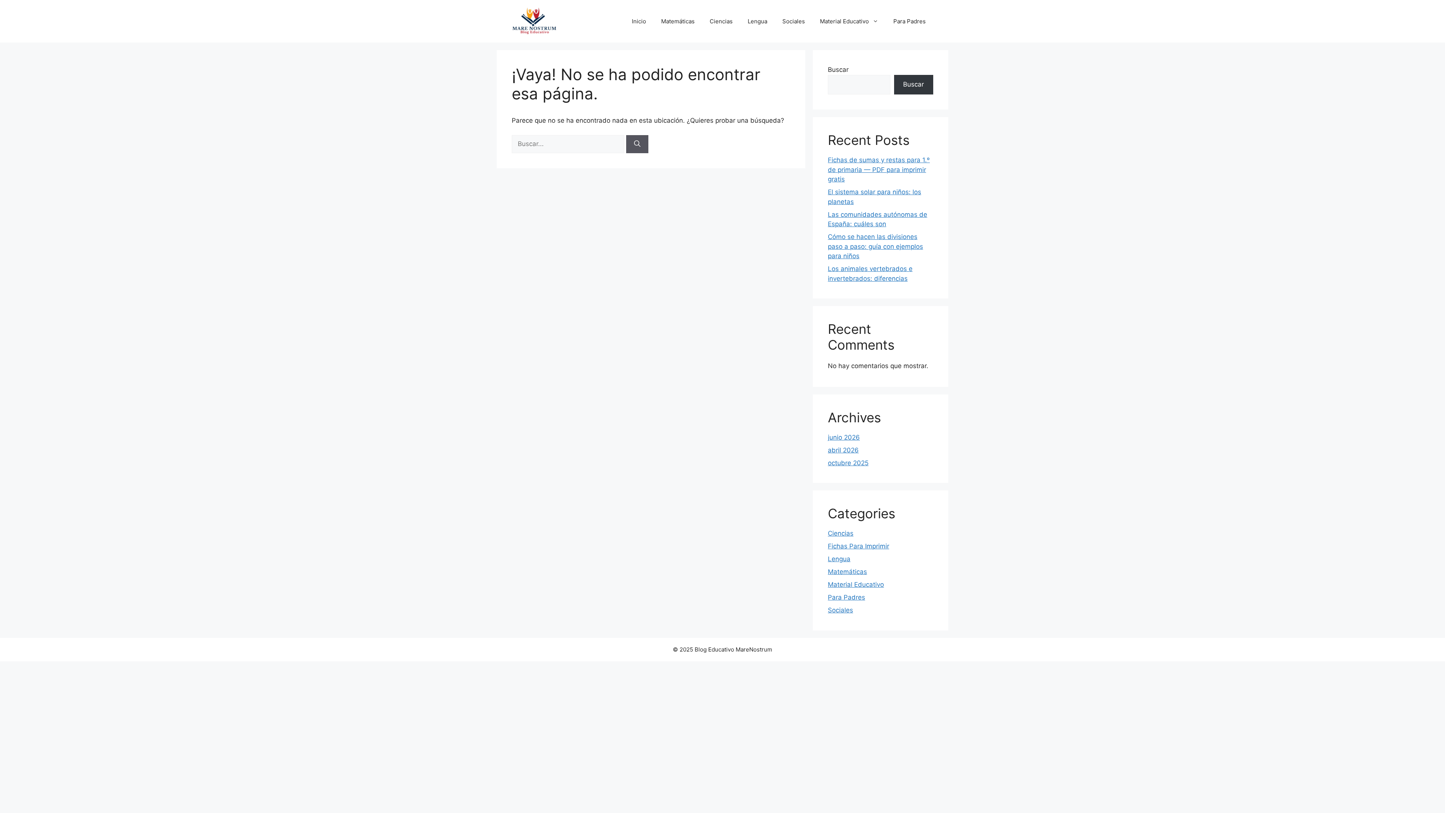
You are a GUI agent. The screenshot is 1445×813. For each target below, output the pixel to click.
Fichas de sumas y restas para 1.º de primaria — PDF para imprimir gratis (879, 169)
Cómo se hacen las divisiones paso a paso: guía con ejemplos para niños (875, 246)
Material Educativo (844, 21)
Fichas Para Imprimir (858, 546)
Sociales (793, 21)
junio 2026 (844, 437)
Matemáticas (678, 21)
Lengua (757, 21)
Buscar (838, 69)
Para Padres (909, 21)
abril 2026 (843, 450)
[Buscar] (637, 144)
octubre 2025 (848, 463)
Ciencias (721, 21)
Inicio (639, 21)
